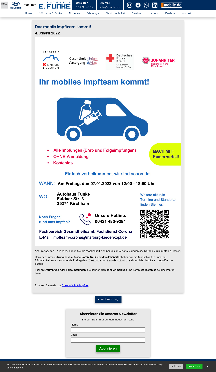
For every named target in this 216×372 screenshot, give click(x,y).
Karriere (170, 13)
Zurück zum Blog (108, 299)
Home (28, 13)
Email (74, 335)
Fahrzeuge (93, 13)
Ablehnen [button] (176, 366)
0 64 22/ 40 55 (84, 7)
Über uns (153, 13)
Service (136, 13)
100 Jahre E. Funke (50, 13)
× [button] (208, 366)
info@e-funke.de (110, 7)
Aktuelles (74, 13)
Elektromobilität (115, 13)
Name (74, 324)
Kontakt (186, 13)
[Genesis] (30, 5)
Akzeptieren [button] (194, 366)
